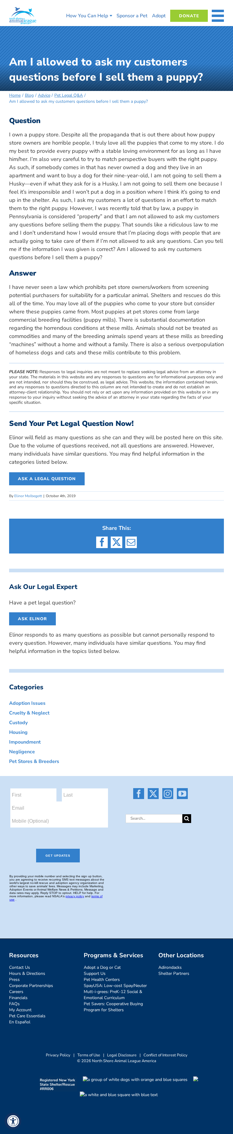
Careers (16, 992)
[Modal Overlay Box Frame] (62, 849)
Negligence (22, 751)
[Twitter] (153, 793)
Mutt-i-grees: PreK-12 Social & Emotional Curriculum (113, 995)
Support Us (95, 973)
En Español (19, 1022)
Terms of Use (88, 1055)
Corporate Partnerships (31, 985)
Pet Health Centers (102, 979)
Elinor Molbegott (28, 495)
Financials (18, 998)
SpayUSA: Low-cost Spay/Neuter (115, 985)
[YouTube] (182, 793)
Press (14, 979)
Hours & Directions (27, 973)
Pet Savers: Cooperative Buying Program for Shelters (113, 1007)
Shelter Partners (173, 973)
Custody (18, 722)
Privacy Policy (58, 1055)
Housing (18, 732)
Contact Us (19, 967)
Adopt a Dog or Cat (102, 967)
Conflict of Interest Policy (165, 1055)
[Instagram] (167, 793)
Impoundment (25, 742)
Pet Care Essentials (27, 1016)
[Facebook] (138, 793)
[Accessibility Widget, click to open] (13, 1121)
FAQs (14, 1004)
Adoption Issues (27, 703)
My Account (20, 1010)
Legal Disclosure (122, 1055)
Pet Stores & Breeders (34, 761)
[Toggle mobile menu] (218, 16)
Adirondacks (170, 967)
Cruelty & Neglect (29, 713)
